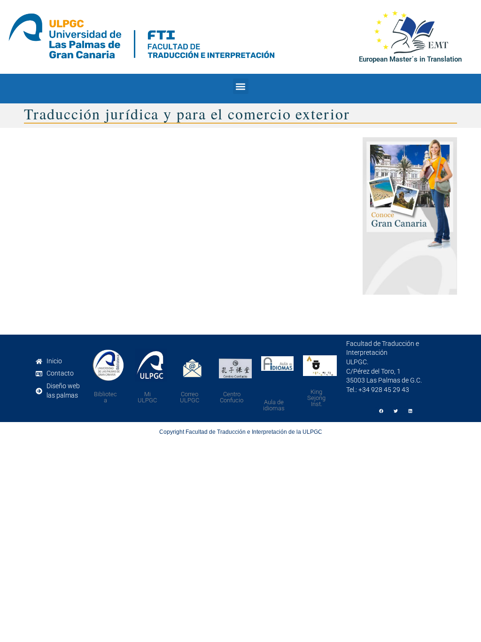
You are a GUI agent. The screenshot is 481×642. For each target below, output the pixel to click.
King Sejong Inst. (316, 397)
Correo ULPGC (189, 397)
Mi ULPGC (147, 397)
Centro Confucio (231, 397)
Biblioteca (105, 397)
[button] (240, 86)
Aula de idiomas (274, 405)
